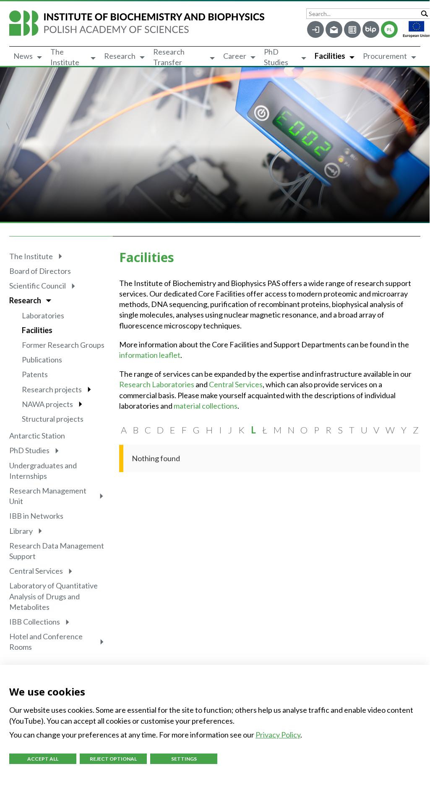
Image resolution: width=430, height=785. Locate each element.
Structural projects (52, 418)
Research (120, 55)
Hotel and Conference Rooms (46, 641)
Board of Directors (40, 271)
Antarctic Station (37, 435)
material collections (205, 405)
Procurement (385, 55)
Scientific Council (37, 285)
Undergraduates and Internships (43, 470)
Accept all (42, 759)
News (23, 55)
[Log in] (315, 29)
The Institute (64, 57)
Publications (42, 359)
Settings (184, 759)
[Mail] (334, 29)
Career (234, 55)
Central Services (36, 570)
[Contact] (352, 29)
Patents (35, 374)
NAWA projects (47, 404)
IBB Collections (34, 621)
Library (21, 531)
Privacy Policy (277, 734)
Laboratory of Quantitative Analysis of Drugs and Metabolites (53, 596)
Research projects (52, 389)
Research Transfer (169, 57)
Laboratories (43, 315)
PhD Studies (276, 57)
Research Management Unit (47, 496)
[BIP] (370, 29)
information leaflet (149, 355)
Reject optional (113, 759)
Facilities (330, 55)
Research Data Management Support (56, 551)
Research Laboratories (156, 384)
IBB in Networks (36, 515)
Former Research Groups (63, 344)
